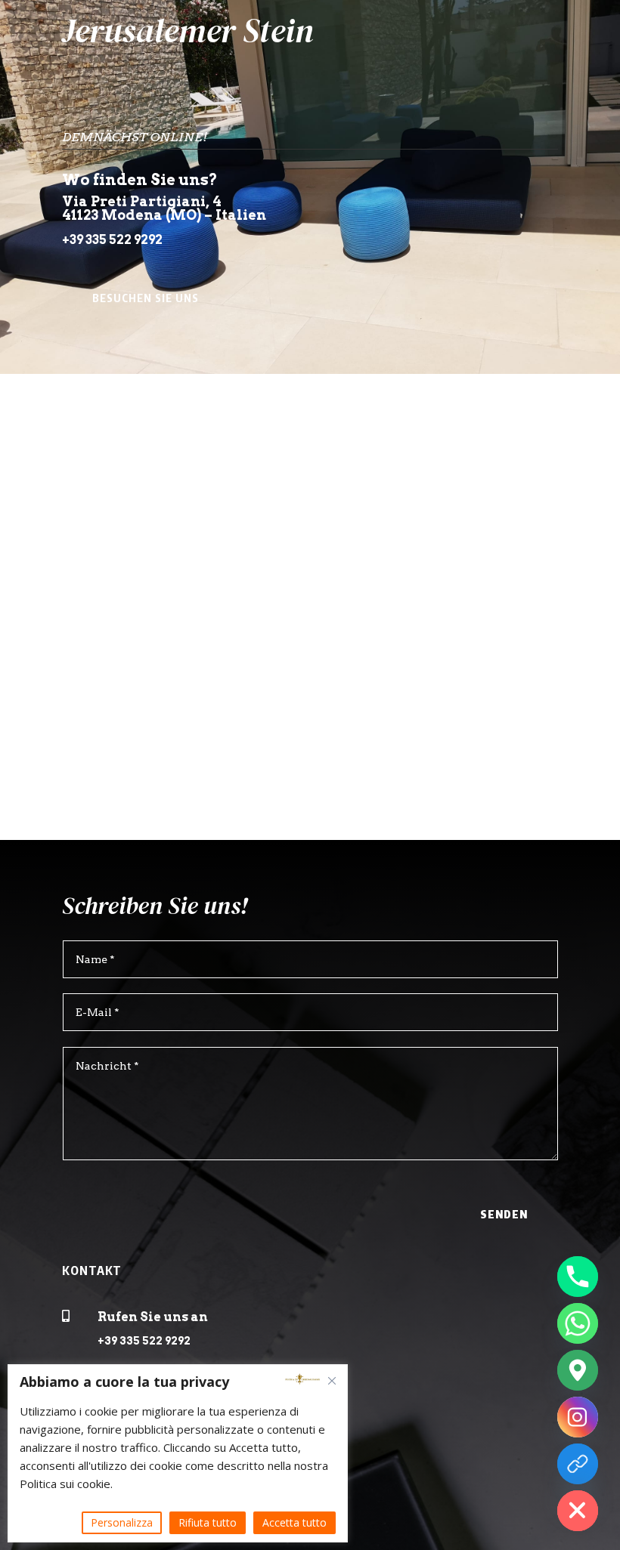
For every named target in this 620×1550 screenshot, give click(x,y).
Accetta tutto (294, 1522)
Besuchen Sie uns (145, 298)
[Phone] (577, 1276)
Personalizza (122, 1522)
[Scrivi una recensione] (577, 1463)
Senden (504, 1214)
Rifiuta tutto (207, 1522)
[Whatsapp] (577, 1323)
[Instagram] (577, 1417)
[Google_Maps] (577, 1370)
